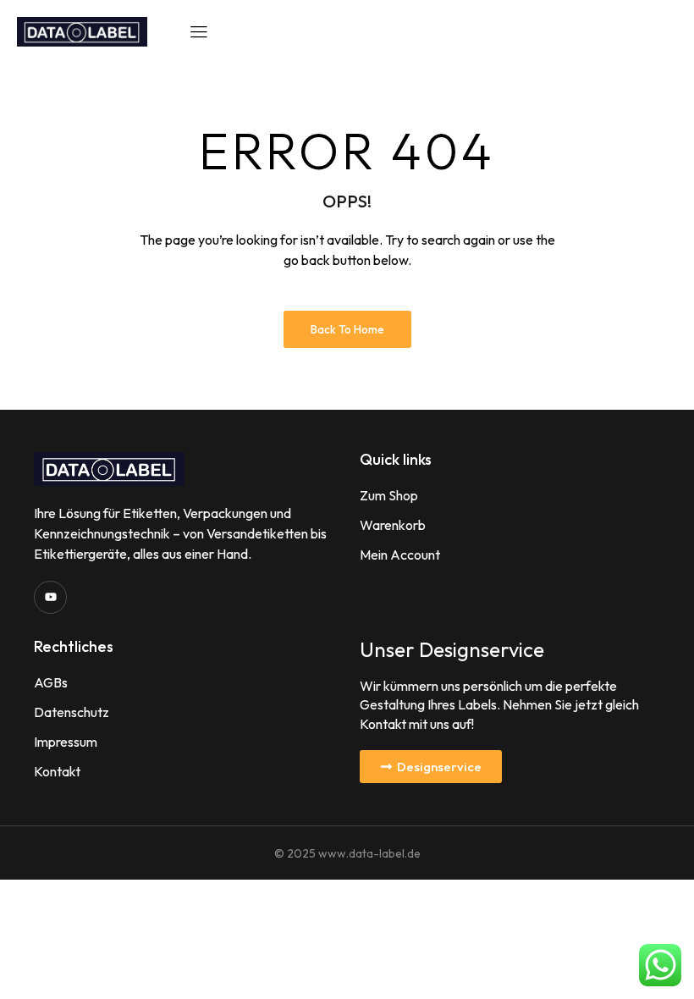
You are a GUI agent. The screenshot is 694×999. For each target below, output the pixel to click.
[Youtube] (50, 597)
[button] (431, 766)
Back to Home (347, 329)
